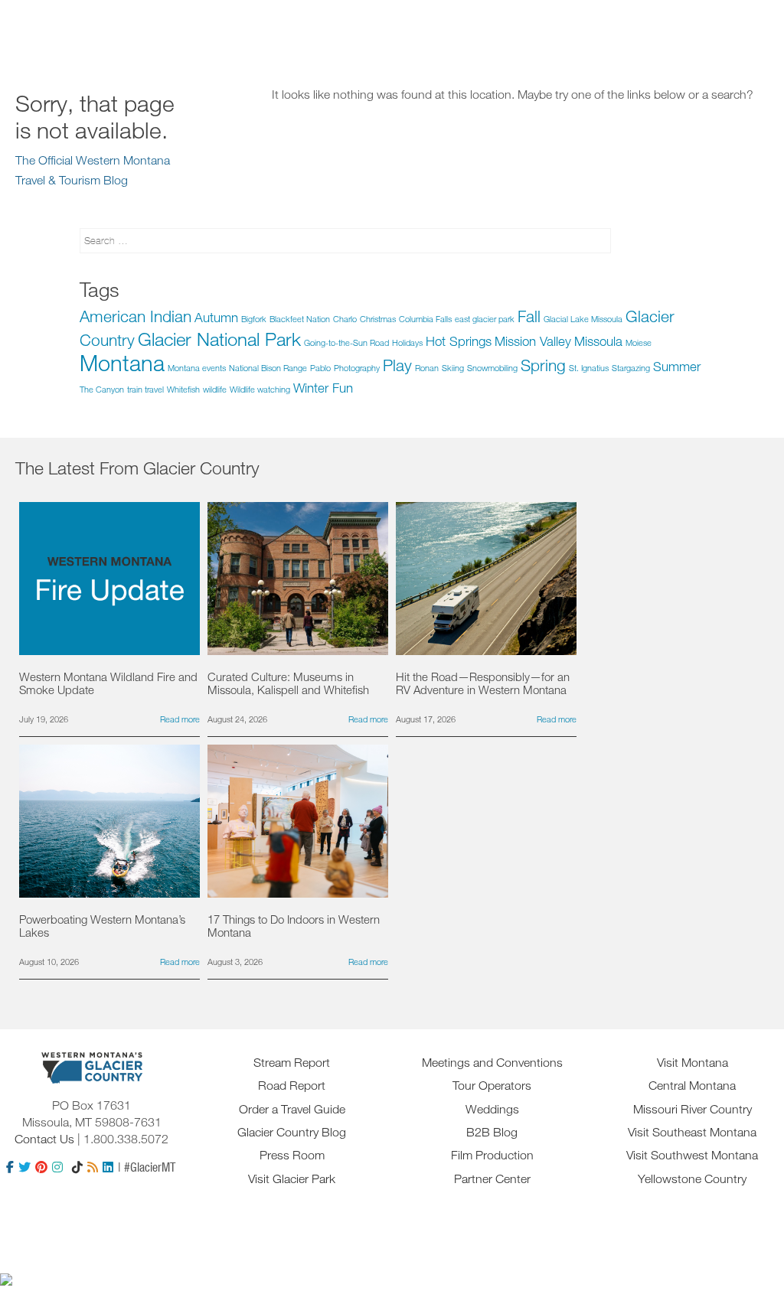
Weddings (492, 1109)
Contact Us (44, 1139)
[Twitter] (24, 1167)
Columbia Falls (425, 319)
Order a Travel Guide (292, 1109)
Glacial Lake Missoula (583, 319)
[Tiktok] (77, 1167)
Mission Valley (533, 341)
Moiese (639, 342)
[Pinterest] (41, 1167)
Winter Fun (323, 388)
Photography (357, 368)
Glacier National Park (219, 339)
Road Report (291, 1085)
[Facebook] (10, 1167)
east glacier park (484, 319)
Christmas (378, 319)
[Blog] (92, 1167)
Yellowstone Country (692, 1178)
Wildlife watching (260, 389)
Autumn (216, 317)
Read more (180, 719)
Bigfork (253, 319)
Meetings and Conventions (492, 1062)
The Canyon (102, 389)
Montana (122, 362)
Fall (529, 316)
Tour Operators (491, 1085)
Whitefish (183, 389)
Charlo (345, 319)
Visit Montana (692, 1062)
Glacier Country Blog (291, 1132)
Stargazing (631, 368)
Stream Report (291, 1062)
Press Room (292, 1155)
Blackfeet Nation (300, 319)
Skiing (453, 368)
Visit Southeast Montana (692, 1132)
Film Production (492, 1155)
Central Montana (692, 1085)
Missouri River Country (692, 1109)
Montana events (197, 368)
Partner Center (492, 1178)
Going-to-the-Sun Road (346, 342)
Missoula (598, 341)
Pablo (320, 368)
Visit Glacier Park (291, 1178)
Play (397, 365)
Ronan (427, 368)
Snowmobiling (492, 368)
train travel (145, 389)
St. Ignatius (589, 368)
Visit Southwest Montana (692, 1155)
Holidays (407, 342)
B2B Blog (492, 1132)
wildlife (215, 389)
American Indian (135, 316)
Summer (677, 366)
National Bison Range (268, 368)
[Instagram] (57, 1167)
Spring (543, 365)
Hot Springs (459, 341)
